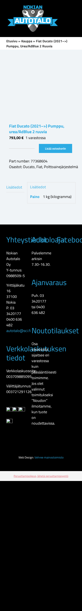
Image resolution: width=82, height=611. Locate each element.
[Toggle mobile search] (66, 6)
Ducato (29, 167)
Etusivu (11, 41)
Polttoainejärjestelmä (61, 167)
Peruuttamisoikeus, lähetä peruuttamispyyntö (41, 476)
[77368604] (41, 86)
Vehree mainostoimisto (48, 457)
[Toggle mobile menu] (74, 6)
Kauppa (26, 41)
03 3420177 (13, 310)
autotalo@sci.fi (18, 330)
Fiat (39, 167)
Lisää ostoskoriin (55, 148)
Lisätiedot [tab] (14, 187)
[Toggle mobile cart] (74, 14)
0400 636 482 (38, 309)
